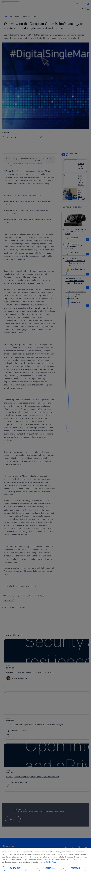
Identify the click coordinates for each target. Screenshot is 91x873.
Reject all (75, 868)
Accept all (50, 868)
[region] (45, 860)
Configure (15, 868)
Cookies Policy (51, 862)
